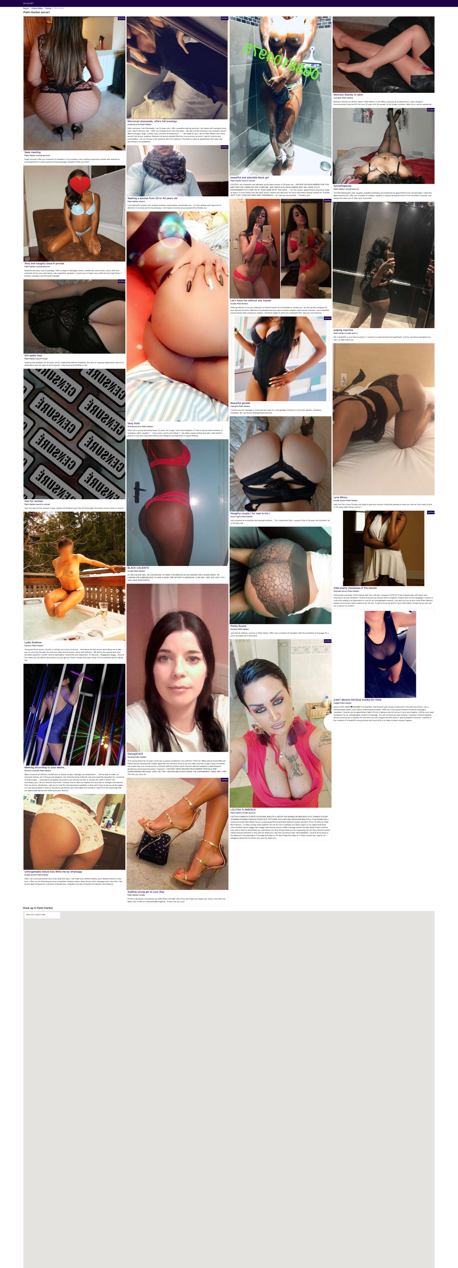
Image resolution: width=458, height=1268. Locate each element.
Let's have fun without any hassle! (251, 300)
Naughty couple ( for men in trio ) (250, 513)
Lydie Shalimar (33, 642)
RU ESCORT (28, 3)
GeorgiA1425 (135, 753)
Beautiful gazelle (240, 403)
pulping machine (343, 329)
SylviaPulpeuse (342, 185)
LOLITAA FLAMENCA (243, 809)
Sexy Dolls (134, 423)
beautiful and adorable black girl (250, 177)
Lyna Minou (340, 497)
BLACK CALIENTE (138, 567)
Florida (48, 8)
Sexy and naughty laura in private (44, 263)
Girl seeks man (33, 355)
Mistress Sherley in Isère (348, 94)
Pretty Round (238, 625)
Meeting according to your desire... (45, 767)
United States (37, 8)
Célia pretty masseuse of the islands (355, 587)
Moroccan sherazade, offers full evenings (152, 121)
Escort (26, 8)
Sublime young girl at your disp (146, 891)
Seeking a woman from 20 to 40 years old (152, 198)
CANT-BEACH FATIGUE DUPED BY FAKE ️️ (358, 699)
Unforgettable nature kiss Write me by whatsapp (53, 871)
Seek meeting (32, 152)
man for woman (33, 501)
